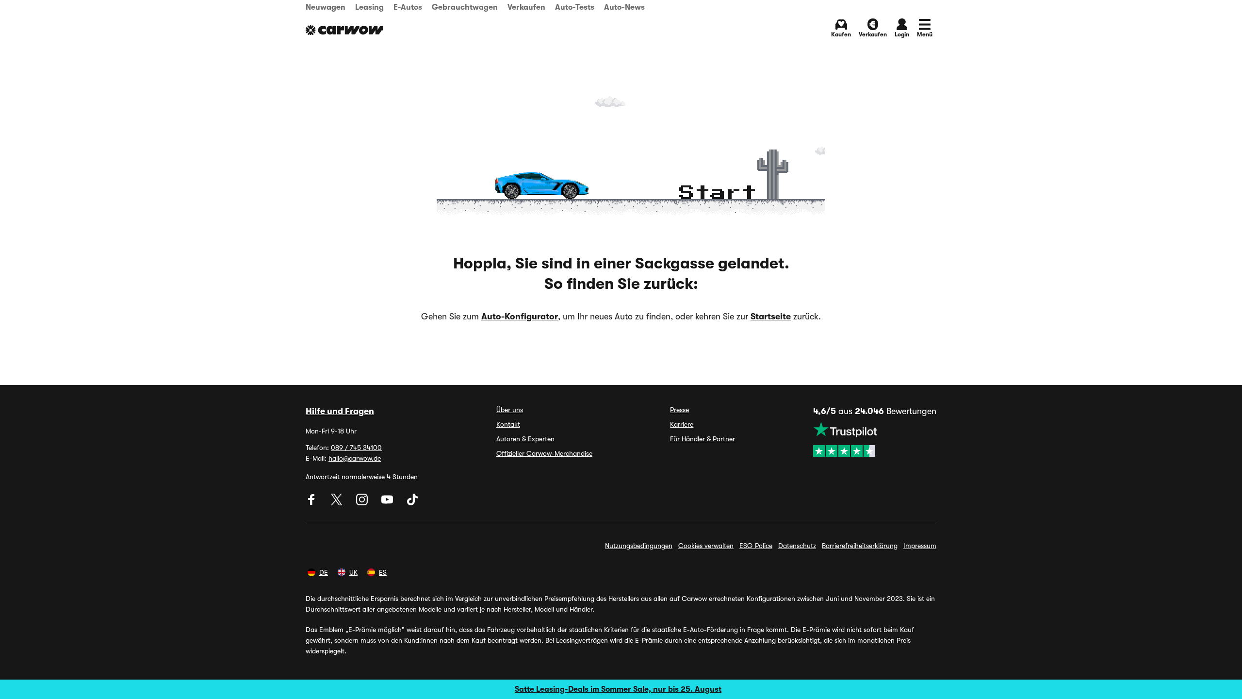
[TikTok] (412, 503)
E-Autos (407, 7)
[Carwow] (344, 30)
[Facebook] (312, 503)
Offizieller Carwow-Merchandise (544, 453)
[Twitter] (337, 503)
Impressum (919, 545)
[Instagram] (363, 503)
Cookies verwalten (706, 545)
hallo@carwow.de (354, 458)
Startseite (771, 316)
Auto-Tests (574, 7)
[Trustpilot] (874, 439)
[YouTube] (388, 503)
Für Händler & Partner (702, 439)
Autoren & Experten (525, 439)
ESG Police (755, 545)
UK (353, 572)
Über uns (509, 410)
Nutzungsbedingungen (638, 545)
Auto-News (624, 7)
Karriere (681, 424)
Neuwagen (325, 7)
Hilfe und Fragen (340, 411)
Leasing (369, 7)
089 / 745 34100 (356, 447)
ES (383, 572)
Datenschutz (797, 545)
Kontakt (508, 424)
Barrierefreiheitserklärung (860, 545)
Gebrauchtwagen (465, 7)
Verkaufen (526, 7)
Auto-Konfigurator (519, 316)
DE (323, 572)
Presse (679, 410)
